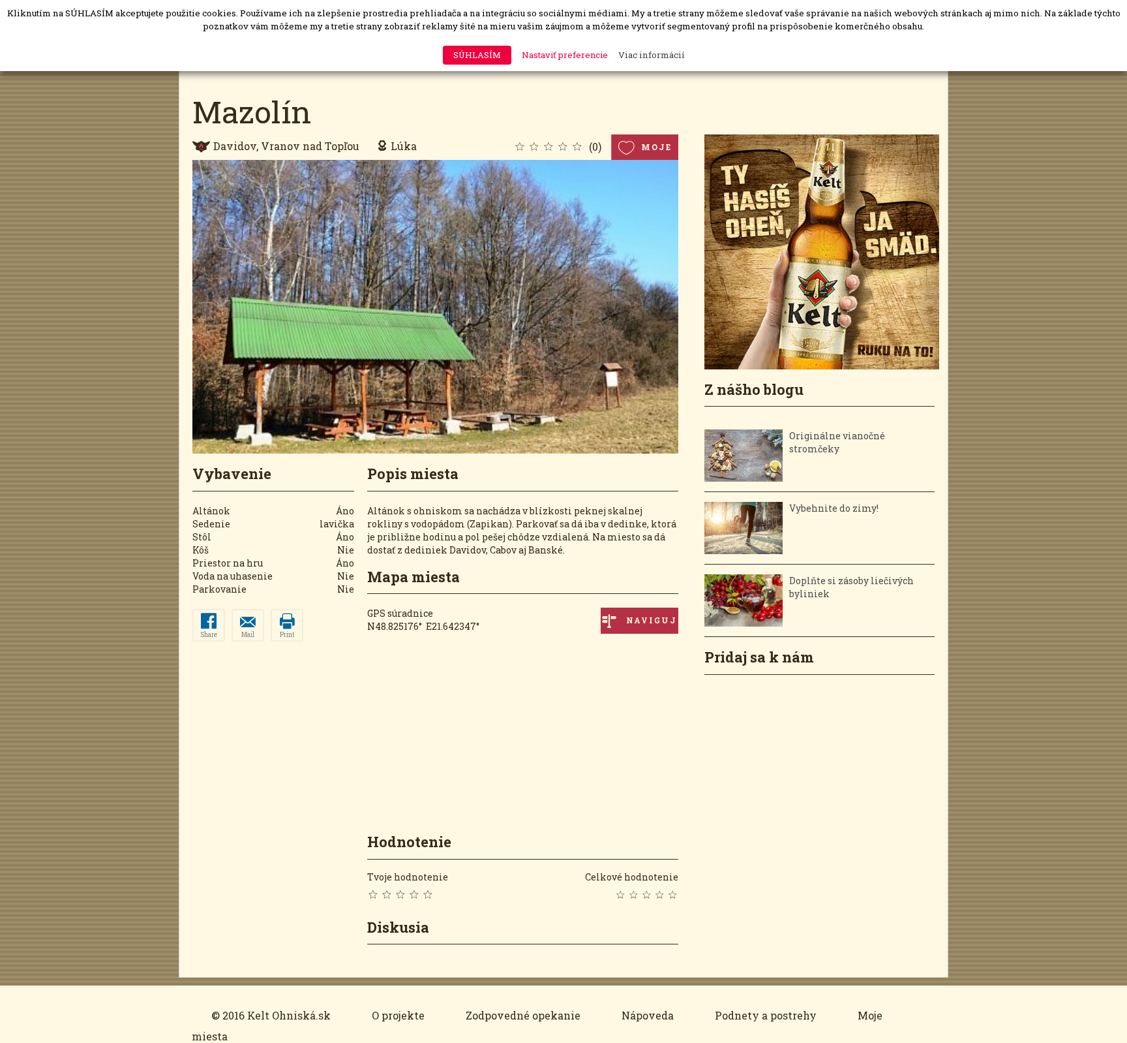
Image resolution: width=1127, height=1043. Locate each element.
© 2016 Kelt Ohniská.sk (271, 1015)
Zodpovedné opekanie (523, 1015)
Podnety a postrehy (766, 1015)
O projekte (398, 1015)
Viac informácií (651, 55)
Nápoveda (648, 1015)
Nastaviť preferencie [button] (565, 55)
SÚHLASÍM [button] (477, 55)
